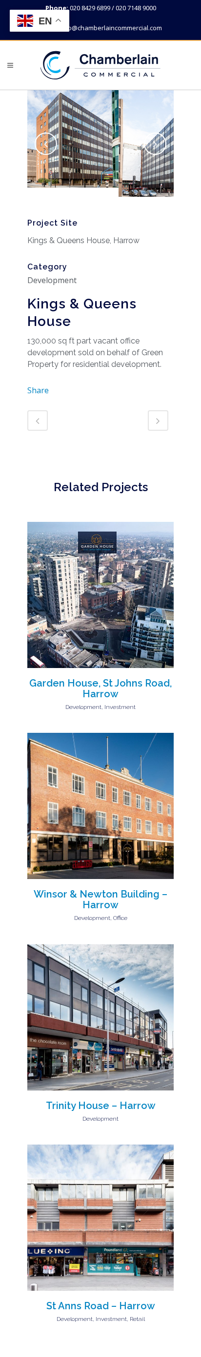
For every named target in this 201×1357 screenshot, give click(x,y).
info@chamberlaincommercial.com (111, 27)
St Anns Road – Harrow (100, 1306)
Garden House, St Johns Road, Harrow (100, 688)
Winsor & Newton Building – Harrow (100, 899)
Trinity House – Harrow (101, 1105)
